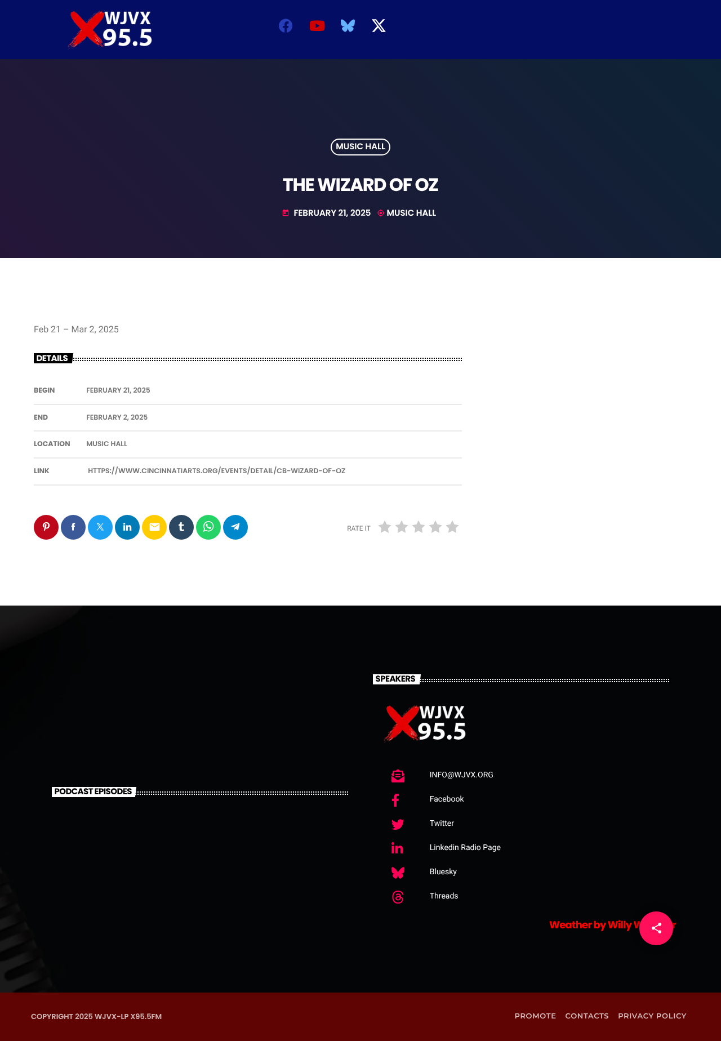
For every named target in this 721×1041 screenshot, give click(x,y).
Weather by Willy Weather (612, 925)
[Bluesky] (348, 25)
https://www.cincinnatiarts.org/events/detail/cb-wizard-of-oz (216, 471)
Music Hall (360, 147)
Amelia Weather (577, 40)
